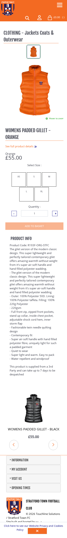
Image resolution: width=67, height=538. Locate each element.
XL (41, 191)
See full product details (19, 146)
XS (19, 176)
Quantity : (34, 206)
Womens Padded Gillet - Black (33, 429)
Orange (10, 154)
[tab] (33, 460)
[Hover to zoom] (35, 90)
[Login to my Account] (39, 17)
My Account (19, 469)
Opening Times (21, 488)
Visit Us (17, 479)
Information (20, 460)
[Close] (37, 531)
